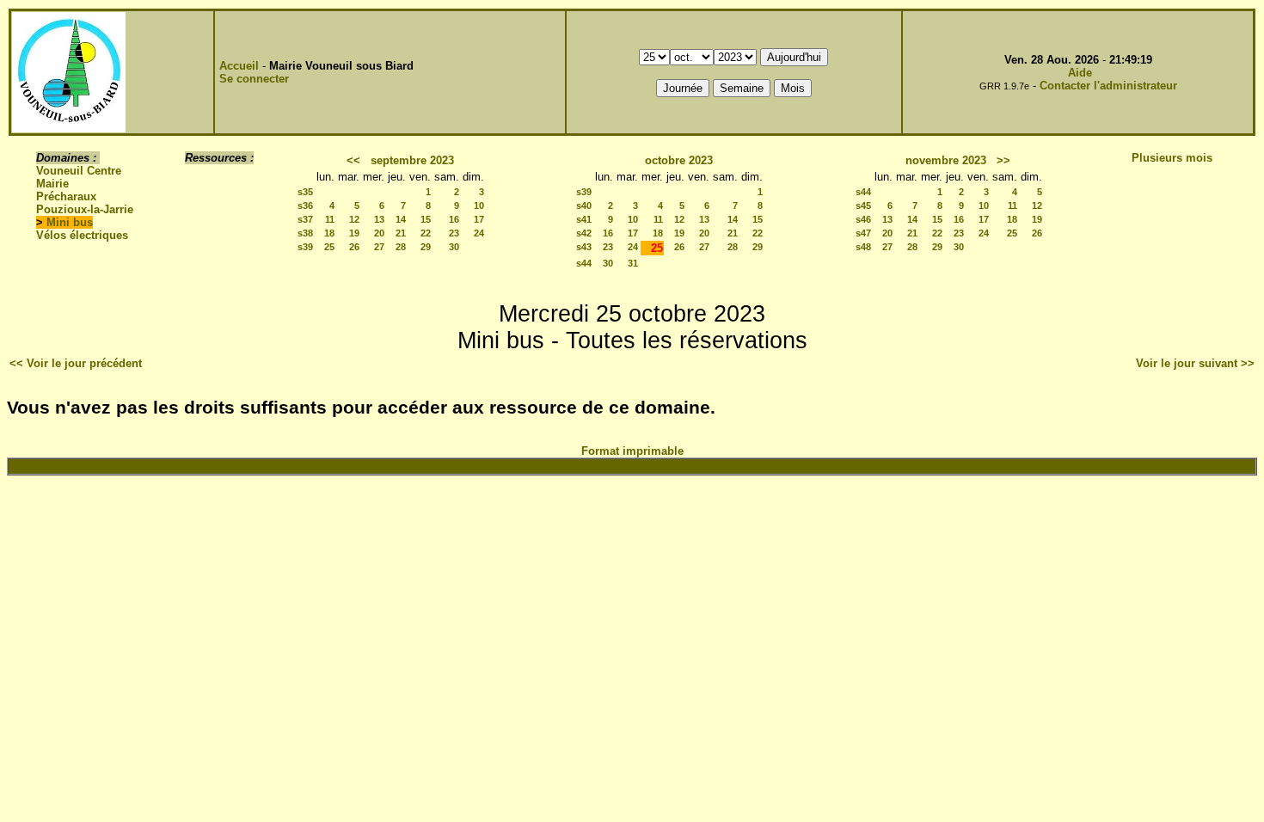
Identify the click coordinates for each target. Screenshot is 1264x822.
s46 (863, 219)
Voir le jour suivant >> (1195, 363)
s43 (584, 247)
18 (329, 233)
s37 (305, 219)
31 (633, 263)
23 (454, 233)
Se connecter (254, 78)
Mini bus (69, 222)
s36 (305, 205)
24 (479, 233)
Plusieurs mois (1172, 157)
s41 (584, 219)
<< (353, 160)
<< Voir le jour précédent (75, 363)
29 (425, 247)
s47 (863, 233)
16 (454, 219)
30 (454, 247)
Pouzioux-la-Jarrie (84, 209)
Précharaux (66, 196)
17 (479, 219)
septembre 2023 (412, 160)
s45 (863, 205)
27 (379, 247)
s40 (584, 205)
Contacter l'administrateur (1108, 85)
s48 (863, 247)
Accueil (239, 65)
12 (354, 219)
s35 (305, 192)
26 (354, 247)
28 (401, 247)
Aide (1080, 72)
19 (354, 233)
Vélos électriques (82, 235)
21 (401, 233)
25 (329, 247)
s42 (584, 233)
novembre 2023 (945, 160)
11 (329, 219)
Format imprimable (632, 451)
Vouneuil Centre (78, 170)
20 (379, 233)
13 (379, 219)
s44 (584, 263)
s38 (305, 233)
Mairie (52, 183)
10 (479, 205)
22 (425, 233)
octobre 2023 (679, 160)
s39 (305, 247)
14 (401, 219)
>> (1003, 160)
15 (425, 219)
